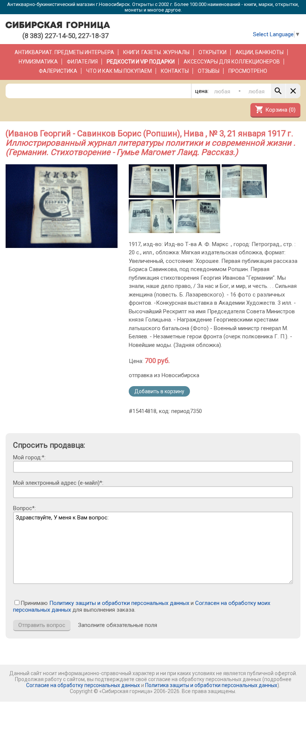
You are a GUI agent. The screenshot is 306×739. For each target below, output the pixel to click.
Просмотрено (247, 71)
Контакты (175, 71)
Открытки (213, 52)
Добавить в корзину (159, 391)
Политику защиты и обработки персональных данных (119, 603)
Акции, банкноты (259, 52)
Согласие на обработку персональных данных (83, 685)
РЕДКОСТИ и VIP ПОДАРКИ (141, 62)
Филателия (82, 62)
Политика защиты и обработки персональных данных (211, 685)
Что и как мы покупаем (119, 71)
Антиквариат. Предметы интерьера (64, 52)
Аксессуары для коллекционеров (232, 62)
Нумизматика (38, 62)
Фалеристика (58, 71)
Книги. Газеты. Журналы (156, 52)
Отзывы (208, 71)
